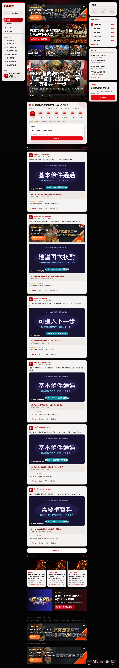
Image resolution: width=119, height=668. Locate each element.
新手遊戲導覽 (10, 58)
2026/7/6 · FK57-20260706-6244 (42, 300)
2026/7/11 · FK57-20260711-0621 (42, 491)
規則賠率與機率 (10, 61)
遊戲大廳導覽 (10, 40)
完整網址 (33, 126)
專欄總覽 (84, 556)
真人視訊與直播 (10, 65)
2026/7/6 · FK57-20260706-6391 (42, 364)
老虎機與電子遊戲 (11, 51)
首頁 (7, 20)
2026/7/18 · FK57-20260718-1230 (42, 156)
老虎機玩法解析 (10, 44)
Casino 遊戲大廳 (11, 54)
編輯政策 (39, 618)
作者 (34, 618)
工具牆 (8, 27)
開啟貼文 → (53, 208)
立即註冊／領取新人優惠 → (64, 607)
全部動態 (84, 147)
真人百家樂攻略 (10, 47)
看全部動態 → (56, 550)
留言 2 (41, 354)
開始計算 (57, 138)
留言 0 (40, 208)
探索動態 (8, 23)
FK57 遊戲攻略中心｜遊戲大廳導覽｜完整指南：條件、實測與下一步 (56, 78)
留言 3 (40, 290)
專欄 (44, 618)
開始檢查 (103, 97)
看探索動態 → (94, 44)
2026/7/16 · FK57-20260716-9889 (42, 218)
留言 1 (41, 419)
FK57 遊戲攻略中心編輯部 (36, 96)
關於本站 (29, 618)
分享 (46, 208)
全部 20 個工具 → (95, 77)
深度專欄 (8, 31)
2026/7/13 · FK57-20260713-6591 (42, 429)
